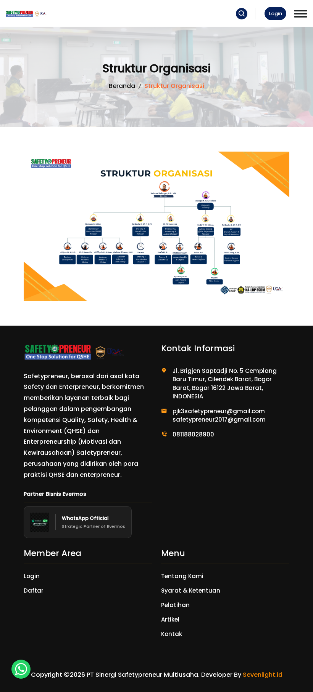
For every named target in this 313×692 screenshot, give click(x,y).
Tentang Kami (182, 576)
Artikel (170, 619)
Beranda (122, 86)
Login (275, 13)
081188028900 (193, 434)
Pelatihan (175, 605)
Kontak (171, 634)
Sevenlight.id (262, 674)
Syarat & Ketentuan (190, 591)
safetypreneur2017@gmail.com (219, 420)
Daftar (34, 591)
